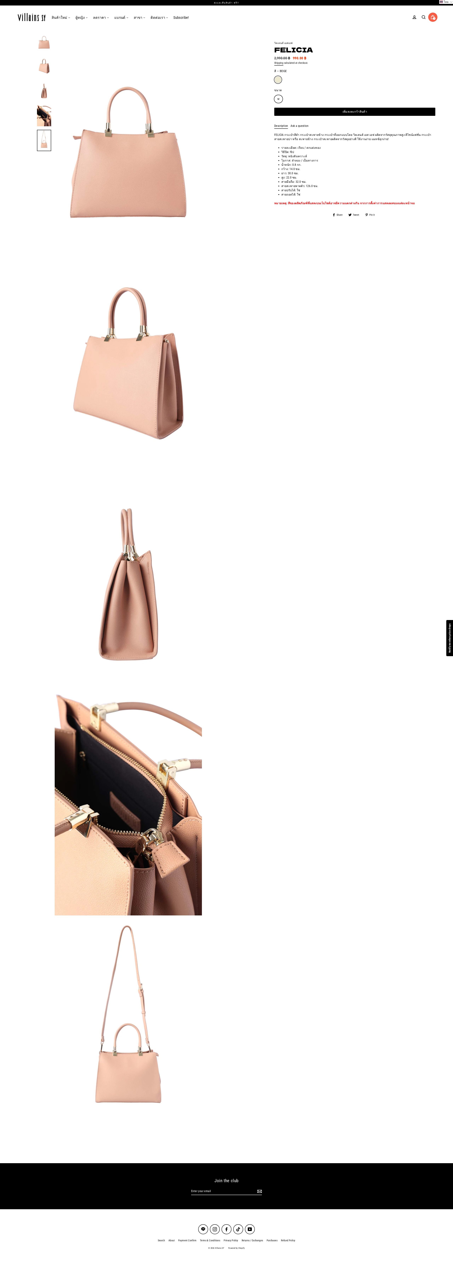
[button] (446, 2)
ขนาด (278, 90)
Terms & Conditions (210, 1240)
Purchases (272, 1240)
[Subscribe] (259, 1191)
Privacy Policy (231, 1240)
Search (161, 1240)
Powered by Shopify (236, 1248)
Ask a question (299, 126)
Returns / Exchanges (252, 1240)
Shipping (278, 62)
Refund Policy (288, 1240)
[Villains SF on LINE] (203, 1229)
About (171, 1240)
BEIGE (278, 79)
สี (280, 71)
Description (281, 126)
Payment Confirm (187, 1240)
